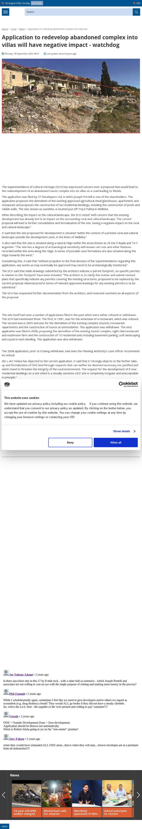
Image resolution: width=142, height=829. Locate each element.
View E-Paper (37, 3)
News (22, 28)
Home (5, 28)
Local (13, 28)
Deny (70, 442)
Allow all (115, 442)
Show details (121, 431)
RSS (138, 3)
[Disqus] (71, 714)
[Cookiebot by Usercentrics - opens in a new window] (121, 384)
